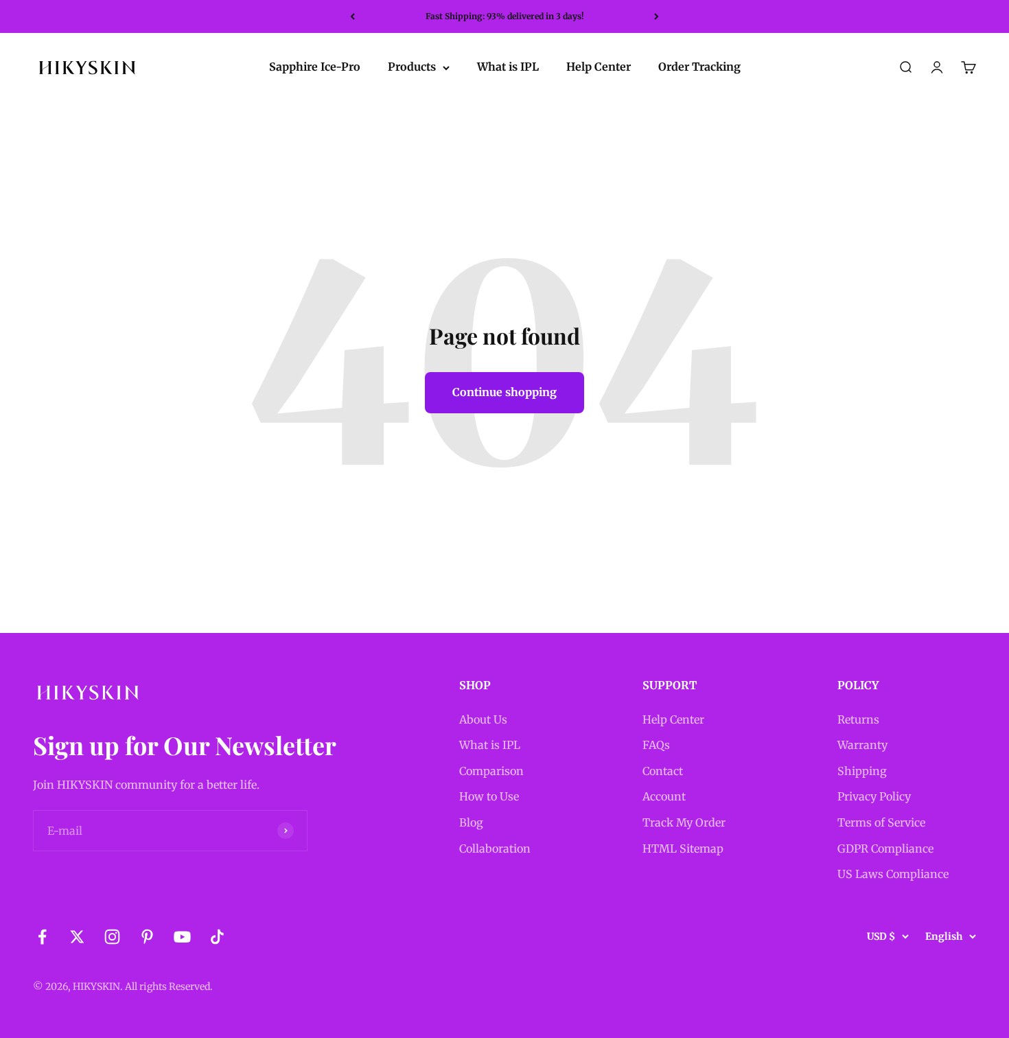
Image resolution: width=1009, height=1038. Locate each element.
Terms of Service (881, 822)
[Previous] (352, 16)
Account (664, 796)
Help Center (598, 67)
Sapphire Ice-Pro (314, 67)
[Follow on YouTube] (182, 936)
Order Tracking (699, 67)
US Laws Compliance (893, 874)
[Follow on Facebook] (42, 936)
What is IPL (508, 67)
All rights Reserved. (169, 986)
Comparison (491, 771)
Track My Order (684, 822)
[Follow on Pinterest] (147, 936)
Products (412, 67)
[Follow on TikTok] (217, 936)
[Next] (656, 16)
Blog (471, 822)
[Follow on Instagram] (112, 936)
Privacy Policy (874, 796)
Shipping (862, 771)
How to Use (489, 796)
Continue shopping (504, 392)
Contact (662, 771)
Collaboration (495, 848)
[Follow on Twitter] (77, 936)
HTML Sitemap (682, 848)
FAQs (656, 745)
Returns (858, 719)
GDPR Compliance (885, 848)
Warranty (862, 745)
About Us (483, 719)
